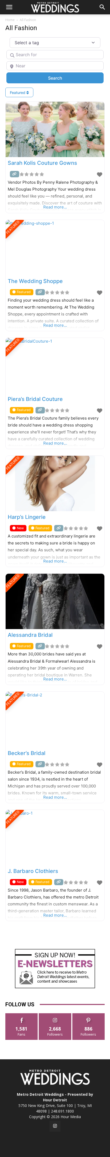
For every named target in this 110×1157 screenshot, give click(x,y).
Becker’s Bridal (26, 753)
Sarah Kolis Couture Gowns (42, 163)
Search (62, 78)
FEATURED (12, 227)
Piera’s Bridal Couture (35, 399)
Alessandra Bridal (30, 635)
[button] (9, 7)
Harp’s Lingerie (27, 517)
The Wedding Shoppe (35, 281)
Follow (55, 1015)
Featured (18, 92)
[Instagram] (55, 1126)
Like (22, 1015)
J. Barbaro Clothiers (33, 871)
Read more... (55, 207)
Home (10, 20)
